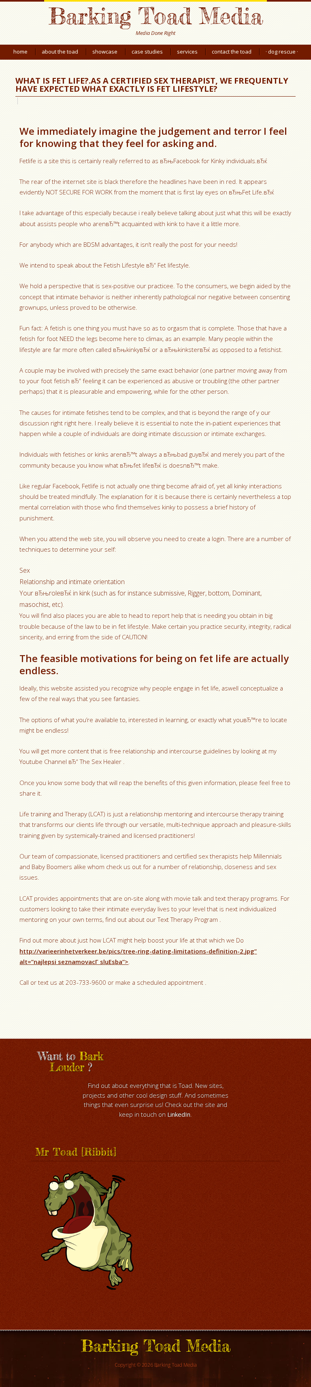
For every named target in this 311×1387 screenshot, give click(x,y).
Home (20, 51)
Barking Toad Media (155, 16)
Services (187, 51)
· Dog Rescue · (282, 51)
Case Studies (147, 51)
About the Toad (60, 51)
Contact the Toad (231, 51)
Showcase (104, 51)
